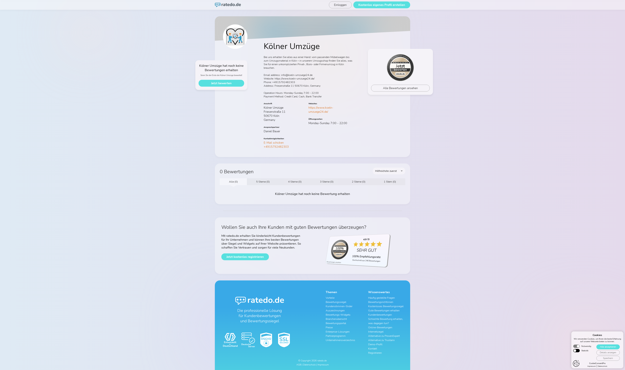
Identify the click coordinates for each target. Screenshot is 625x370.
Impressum (591, 366)
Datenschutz (602, 366)
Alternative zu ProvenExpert (384, 336)
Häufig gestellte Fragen (381, 298)
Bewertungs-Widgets (338, 315)
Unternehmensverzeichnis (340, 340)
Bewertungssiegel (336, 302)
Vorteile (330, 298)
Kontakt (372, 348)
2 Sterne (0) (358, 182)
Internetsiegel (376, 332)
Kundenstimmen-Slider (339, 306)
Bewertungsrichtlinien (380, 302)
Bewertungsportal (336, 323)
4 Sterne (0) (295, 182)
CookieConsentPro (597, 363)
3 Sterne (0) (326, 182)
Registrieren (375, 353)
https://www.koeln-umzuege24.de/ (320, 110)
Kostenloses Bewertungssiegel (386, 306)
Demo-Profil (375, 344)
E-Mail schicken (274, 143)
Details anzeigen (608, 352)
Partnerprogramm (336, 336)
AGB (298, 364)
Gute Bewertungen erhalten (384, 310)
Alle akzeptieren (608, 346)
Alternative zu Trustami (381, 340)
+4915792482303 (276, 147)
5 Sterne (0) (263, 182)
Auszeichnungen (335, 310)
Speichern (608, 358)
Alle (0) (233, 182)
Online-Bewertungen (380, 327)
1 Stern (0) (390, 182)
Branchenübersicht (336, 319)
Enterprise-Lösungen (338, 332)
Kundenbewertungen (380, 315)
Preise (329, 327)
